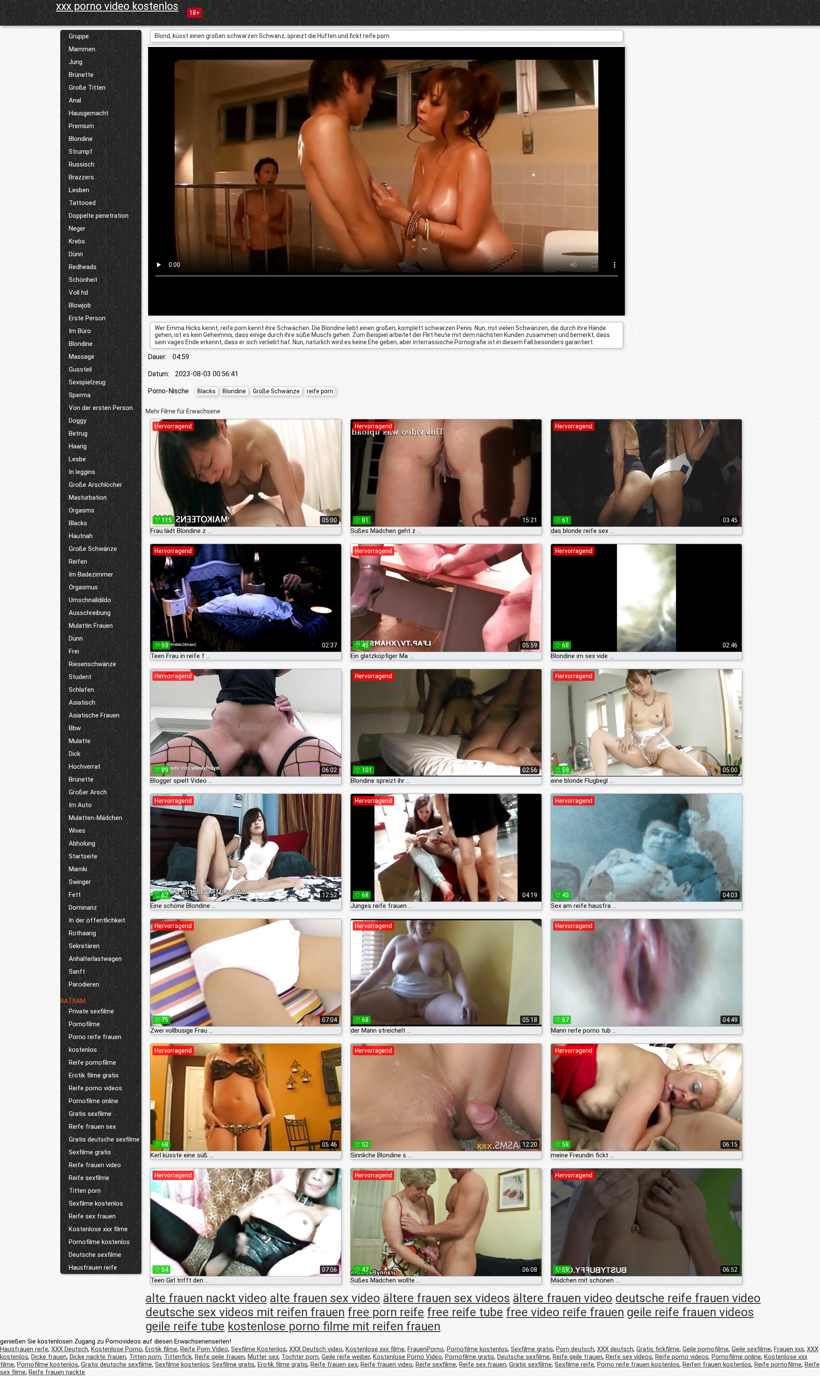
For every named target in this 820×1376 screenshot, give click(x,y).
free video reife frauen (565, 1312)
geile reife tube (185, 1326)
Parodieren (84, 984)
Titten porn (85, 1190)
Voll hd (78, 292)
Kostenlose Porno (116, 1349)
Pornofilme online (93, 1101)
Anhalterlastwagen (95, 959)
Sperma (80, 395)
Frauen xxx (789, 1349)
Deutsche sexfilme (95, 1255)
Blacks (78, 523)
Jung (75, 62)
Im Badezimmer (91, 574)
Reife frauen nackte (57, 1372)
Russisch (81, 164)
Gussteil (80, 369)
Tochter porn (300, 1357)
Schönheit (83, 280)
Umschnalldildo (90, 600)
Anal (75, 100)
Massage (81, 356)
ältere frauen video (562, 1298)
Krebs (77, 241)
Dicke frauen (49, 1357)
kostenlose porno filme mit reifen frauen (334, 1326)
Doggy (77, 421)
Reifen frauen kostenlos (716, 1364)
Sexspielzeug (87, 382)
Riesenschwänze (92, 664)
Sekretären (84, 946)
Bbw (75, 728)
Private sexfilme (91, 1011)
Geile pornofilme (705, 1349)
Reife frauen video (95, 1165)
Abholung (82, 843)
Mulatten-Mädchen (95, 818)
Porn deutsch (575, 1349)
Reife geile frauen (220, 1357)
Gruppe (79, 36)
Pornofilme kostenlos (99, 1242)
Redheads (83, 267)
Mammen (82, 49)
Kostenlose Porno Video (407, 1357)
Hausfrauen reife (93, 1267)
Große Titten (87, 87)
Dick (74, 754)
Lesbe (77, 459)
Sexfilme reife (574, 1364)
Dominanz (83, 907)
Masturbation (88, 497)
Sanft (77, 971)
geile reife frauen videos (690, 1312)
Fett (75, 895)
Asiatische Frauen (94, 715)
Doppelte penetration (99, 216)
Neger (77, 228)
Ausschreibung (90, 613)
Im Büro (80, 331)
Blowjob (80, 305)
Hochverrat (84, 766)
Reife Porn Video (204, 1349)
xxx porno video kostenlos (117, 6)
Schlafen (81, 690)
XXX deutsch (615, 1349)
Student (80, 677)
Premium (81, 126)
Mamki (78, 869)
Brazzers (81, 177)
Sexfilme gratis (90, 1152)
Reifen (78, 561)
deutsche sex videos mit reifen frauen (245, 1312)
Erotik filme (161, 1349)
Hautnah (81, 536)
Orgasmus (83, 587)
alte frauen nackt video (206, 1298)
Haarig (78, 446)
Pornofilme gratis (469, 1357)
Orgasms (81, 510)
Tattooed (82, 203)
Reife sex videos (629, 1357)
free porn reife (386, 1312)
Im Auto (80, 805)
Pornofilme (84, 1024)
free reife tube (465, 1312)
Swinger (80, 882)
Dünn (76, 254)
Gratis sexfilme (90, 1114)
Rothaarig (82, 933)
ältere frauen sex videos (446, 1298)
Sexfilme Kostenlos (258, 1349)
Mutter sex (263, 1357)
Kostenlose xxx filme (98, 1229)
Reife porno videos (95, 1088)
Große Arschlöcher (95, 485)
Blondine (81, 139)
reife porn (320, 391)
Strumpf (81, 151)
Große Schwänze (93, 549)
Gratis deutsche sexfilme (104, 1139)
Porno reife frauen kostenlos (95, 1043)
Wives (77, 830)
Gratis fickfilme (657, 1349)
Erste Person (87, 318)
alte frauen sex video (325, 1298)
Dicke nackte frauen (98, 1357)
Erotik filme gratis (94, 1075)
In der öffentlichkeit (97, 920)
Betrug (78, 433)
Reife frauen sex (92, 1126)
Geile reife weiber (346, 1357)
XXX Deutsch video (316, 1349)
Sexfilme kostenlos (96, 1203)
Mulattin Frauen (91, 625)
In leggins (82, 472)
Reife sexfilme (89, 1178)
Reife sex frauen (92, 1216)
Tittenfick (178, 1357)
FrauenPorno (425, 1349)
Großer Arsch (88, 792)
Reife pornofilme (92, 1062)
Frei (74, 651)
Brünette (81, 75)
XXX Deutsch (69, 1349)
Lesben (79, 190)
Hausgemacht (88, 113)
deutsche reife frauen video (688, 1298)
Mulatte (80, 741)
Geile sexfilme (751, 1349)
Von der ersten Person (101, 408)
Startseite (83, 856)
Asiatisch (82, 702)
